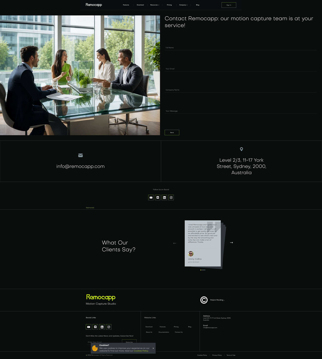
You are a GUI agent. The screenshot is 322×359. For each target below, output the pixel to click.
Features (163, 327)
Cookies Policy (202, 355)
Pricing (176, 327)
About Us (149, 332)
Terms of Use (231, 355)
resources (154, 5)
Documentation (164, 332)
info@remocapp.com (210, 327)
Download (149, 327)
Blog (189, 327)
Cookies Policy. (141, 351)
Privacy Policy (217, 355)
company (182, 5)
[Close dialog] (153, 348)
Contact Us (179, 332)
